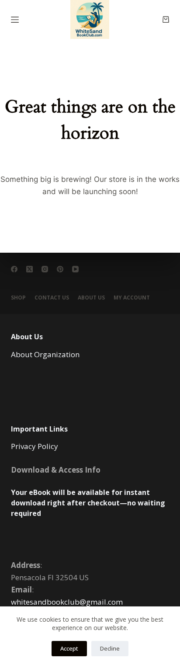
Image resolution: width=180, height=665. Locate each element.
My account (132, 297)
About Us (91, 297)
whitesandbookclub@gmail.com (67, 602)
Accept (69, 648)
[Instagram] (45, 269)
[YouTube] (75, 269)
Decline (110, 648)
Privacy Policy (34, 446)
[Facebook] (14, 269)
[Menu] (15, 20)
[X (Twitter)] (29, 269)
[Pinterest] (60, 269)
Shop (18, 297)
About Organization (45, 354)
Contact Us (52, 297)
